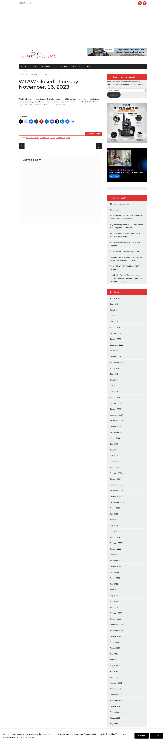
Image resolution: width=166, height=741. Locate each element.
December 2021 (116, 625)
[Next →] (99, 146)
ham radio (44, 138)
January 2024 (115, 479)
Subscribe (114, 95)
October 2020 (115, 706)
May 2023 (114, 526)
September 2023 (117, 502)
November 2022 (116, 561)
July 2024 (114, 444)
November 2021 (116, 630)
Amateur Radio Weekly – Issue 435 (124, 251)
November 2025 (116, 351)
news (68, 138)
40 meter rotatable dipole (120, 204)
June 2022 (114, 590)
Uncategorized (93, 134)
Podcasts (63, 66)
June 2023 (114, 520)
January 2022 (115, 619)
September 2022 (117, 572)
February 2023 (116, 543)
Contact (77, 66)
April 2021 (114, 671)
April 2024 (114, 461)
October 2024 (115, 426)
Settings (141, 736)
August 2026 (115, 298)
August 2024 (115, 438)
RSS (140, 3)
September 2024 (117, 432)
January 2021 (115, 689)
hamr (52, 138)
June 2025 (114, 380)
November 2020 (116, 700)
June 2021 (114, 660)
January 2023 (115, 549)
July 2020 (114, 724)
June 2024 (114, 450)
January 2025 (115, 409)
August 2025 (115, 368)
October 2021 (115, 636)
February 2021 (116, 683)
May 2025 (114, 386)
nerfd (50, 75)
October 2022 (115, 566)
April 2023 (114, 531)
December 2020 (116, 695)
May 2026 (114, 316)
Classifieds (47, 66)
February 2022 (116, 613)
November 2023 (116, 491)
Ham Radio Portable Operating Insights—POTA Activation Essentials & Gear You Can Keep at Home (127, 278)
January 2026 (115, 339)
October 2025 (115, 357)
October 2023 (115, 496)
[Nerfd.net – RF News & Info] (38, 58)
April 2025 (114, 392)
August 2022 (115, 578)
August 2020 (115, 718)
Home (24, 66)
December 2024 (116, 415)
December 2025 (116, 345)
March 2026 (115, 327)
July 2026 (114, 304)
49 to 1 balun (115, 210)
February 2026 (116, 333)
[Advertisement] (83, 29)
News (34, 66)
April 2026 (114, 322)
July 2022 (114, 584)
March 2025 (115, 397)
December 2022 (116, 555)
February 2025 (116, 403)
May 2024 (114, 456)
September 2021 (117, 642)
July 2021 (114, 654)
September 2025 (117, 362)
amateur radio (32, 138)
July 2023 (114, 514)
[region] (83, 735)
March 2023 (115, 537)
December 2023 (116, 485)
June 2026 (114, 310)
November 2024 (116, 421)
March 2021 (115, 677)
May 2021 (114, 665)
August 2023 (115, 508)
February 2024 (116, 473)
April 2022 (114, 601)
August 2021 (115, 648)
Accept (156, 736)
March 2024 (115, 467)
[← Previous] (22, 146)
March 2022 (115, 607)
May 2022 (114, 596)
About (90, 66)
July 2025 (114, 374)
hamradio (60, 138)
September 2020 (117, 712)
